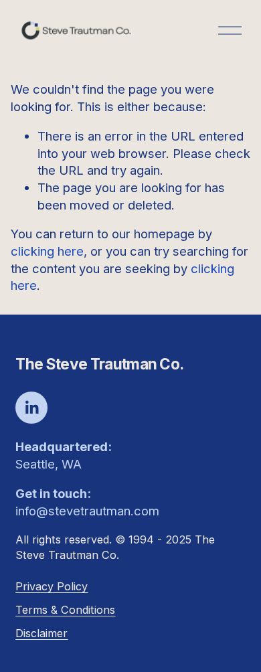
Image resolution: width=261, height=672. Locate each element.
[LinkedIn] (31, 408)
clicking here (47, 251)
